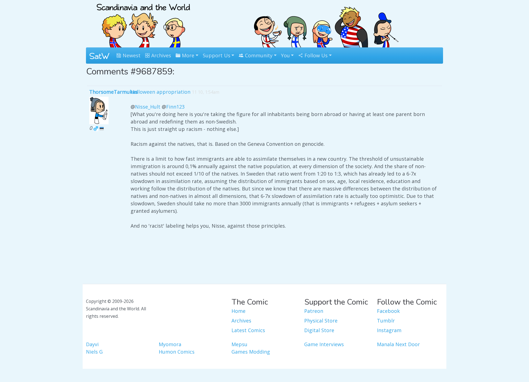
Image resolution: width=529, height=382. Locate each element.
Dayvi (92, 344)
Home (238, 311)
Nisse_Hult (147, 106)
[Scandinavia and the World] (143, 23)
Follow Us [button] (315, 55)
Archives (160, 55)
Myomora (170, 344)
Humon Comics (177, 351)
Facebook (388, 311)
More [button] (187, 55)
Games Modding (250, 351)
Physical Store (321, 320)
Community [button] (258, 55)
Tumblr (386, 320)
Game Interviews (324, 344)
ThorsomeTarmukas (113, 91)
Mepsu (239, 344)
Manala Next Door (398, 344)
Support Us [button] (216, 55)
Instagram (389, 330)
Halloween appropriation (160, 91)
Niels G (94, 351)
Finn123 (175, 106)
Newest (131, 55)
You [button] (285, 55)
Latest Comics (248, 330)
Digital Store (319, 330)
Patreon (313, 311)
